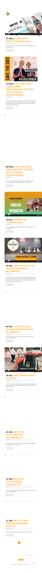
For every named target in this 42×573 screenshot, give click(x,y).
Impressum (34, 563)
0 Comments (28, 43)
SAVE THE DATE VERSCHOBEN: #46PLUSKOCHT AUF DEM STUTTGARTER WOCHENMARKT (19, 89)
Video (17, 43)
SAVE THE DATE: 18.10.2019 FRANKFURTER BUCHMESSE (19, 329)
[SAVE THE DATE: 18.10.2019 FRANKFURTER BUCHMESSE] (21, 307)
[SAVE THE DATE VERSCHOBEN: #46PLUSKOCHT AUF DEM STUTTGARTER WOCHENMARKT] (21, 69)
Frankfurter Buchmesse (24, 273)
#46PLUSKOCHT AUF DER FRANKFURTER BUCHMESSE (20, 268)
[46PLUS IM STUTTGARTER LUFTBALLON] (21, 465)
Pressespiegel (19, 529)
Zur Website (30, 555)
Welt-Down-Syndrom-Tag (21, 43)
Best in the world (13, 43)
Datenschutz (14, 564)
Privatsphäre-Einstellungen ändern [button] (23, 564)
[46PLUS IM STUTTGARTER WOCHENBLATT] (21, 412)
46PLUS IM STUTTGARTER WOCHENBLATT (15, 435)
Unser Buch (22, 529)
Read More (10, 50)
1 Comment (34, 177)
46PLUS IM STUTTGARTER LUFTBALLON (15, 482)
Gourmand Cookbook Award (20, 177)
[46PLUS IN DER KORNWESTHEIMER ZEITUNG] (21, 509)
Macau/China (10, 381)
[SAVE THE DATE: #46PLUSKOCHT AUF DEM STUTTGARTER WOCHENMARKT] (21, 139)
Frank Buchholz (18, 273)
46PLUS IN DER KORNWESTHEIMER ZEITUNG (17, 523)
